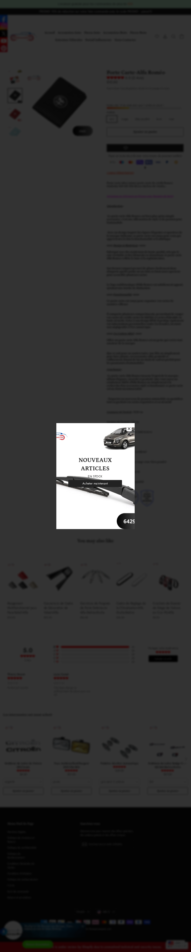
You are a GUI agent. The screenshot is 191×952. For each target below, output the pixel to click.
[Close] (129, 428)
